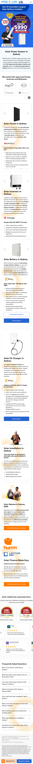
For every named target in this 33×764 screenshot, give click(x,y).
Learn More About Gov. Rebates (16, 528)
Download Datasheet (16, 314)
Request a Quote (24, 761)
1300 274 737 (10, 761)
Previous (25, 98)
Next (29, 98)
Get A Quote (16, 320)
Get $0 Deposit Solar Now (17, 584)
